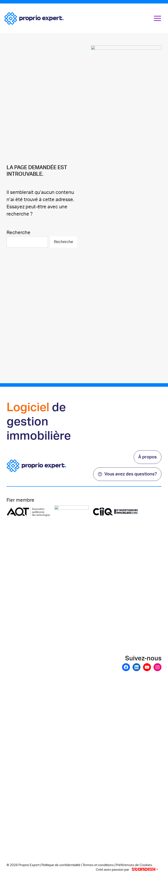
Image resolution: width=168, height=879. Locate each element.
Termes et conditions (98, 865)
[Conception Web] (145, 869)
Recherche (18, 232)
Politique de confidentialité (61, 865)
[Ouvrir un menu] (157, 18)
